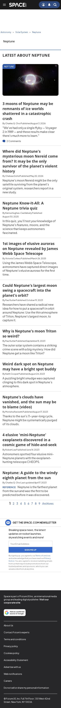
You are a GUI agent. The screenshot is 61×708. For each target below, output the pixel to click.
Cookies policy (11, 653)
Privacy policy (11, 646)
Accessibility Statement (16, 660)
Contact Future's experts (16, 632)
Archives (47, 503)
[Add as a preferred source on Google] (15, 612)
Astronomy (6, 32)
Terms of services (43, 555)
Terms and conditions (15, 639)
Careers (8, 680)
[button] (55, 4)
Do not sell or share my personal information (26, 687)
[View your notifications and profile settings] (49, 5)
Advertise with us (12, 667)
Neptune (36, 32)
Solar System (21, 32)
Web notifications (13, 673)
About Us (8, 625)
